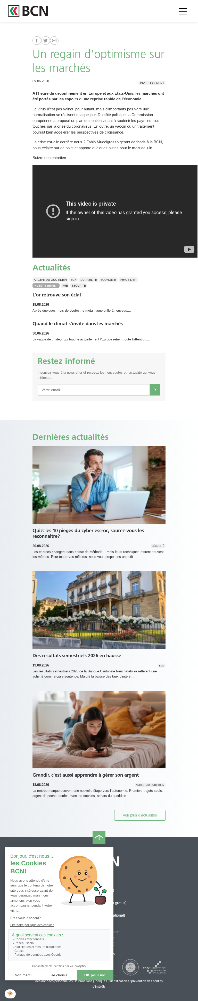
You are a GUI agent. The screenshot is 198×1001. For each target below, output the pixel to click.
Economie (108, 279)
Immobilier (128, 279)
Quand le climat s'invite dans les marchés (77, 324)
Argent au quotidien (50, 279)
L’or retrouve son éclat (56, 295)
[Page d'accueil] (28, 11)
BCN (74, 279)
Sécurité (79, 285)
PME (65, 285)
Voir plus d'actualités (140, 815)
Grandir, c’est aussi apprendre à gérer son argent (85, 775)
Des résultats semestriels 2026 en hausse (76, 655)
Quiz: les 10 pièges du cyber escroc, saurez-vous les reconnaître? (88, 533)
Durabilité (88, 279)
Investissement (152, 82)
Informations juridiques (91, 981)
